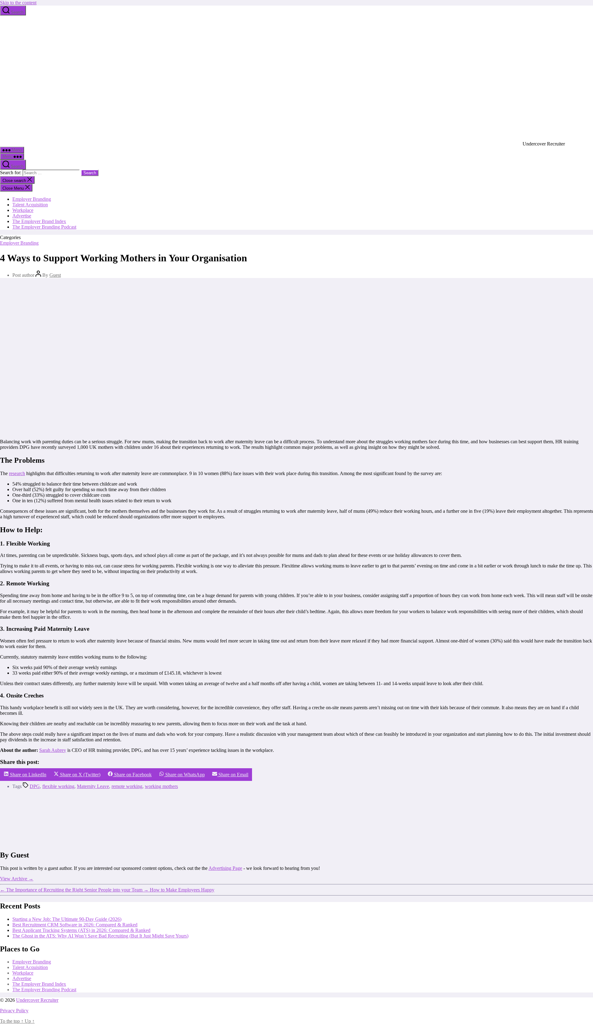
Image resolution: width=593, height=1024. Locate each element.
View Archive (16, 878)
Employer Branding (31, 199)
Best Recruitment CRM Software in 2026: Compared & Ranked (74, 924)
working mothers (161, 786)
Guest (55, 275)
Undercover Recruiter (37, 1000)
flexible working (58, 786)
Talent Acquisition (30, 204)
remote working (126, 786)
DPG (35, 786)
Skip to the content (18, 2)
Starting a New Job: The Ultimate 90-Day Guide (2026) (66, 919)
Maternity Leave (93, 786)
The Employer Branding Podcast (44, 227)
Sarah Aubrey (52, 750)
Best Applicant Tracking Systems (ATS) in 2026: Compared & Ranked (81, 930)
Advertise (21, 215)
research (17, 473)
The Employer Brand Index (39, 221)
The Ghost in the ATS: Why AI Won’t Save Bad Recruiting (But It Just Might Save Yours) (100, 935)
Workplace (22, 210)
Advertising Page (225, 868)
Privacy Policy (14, 1010)
